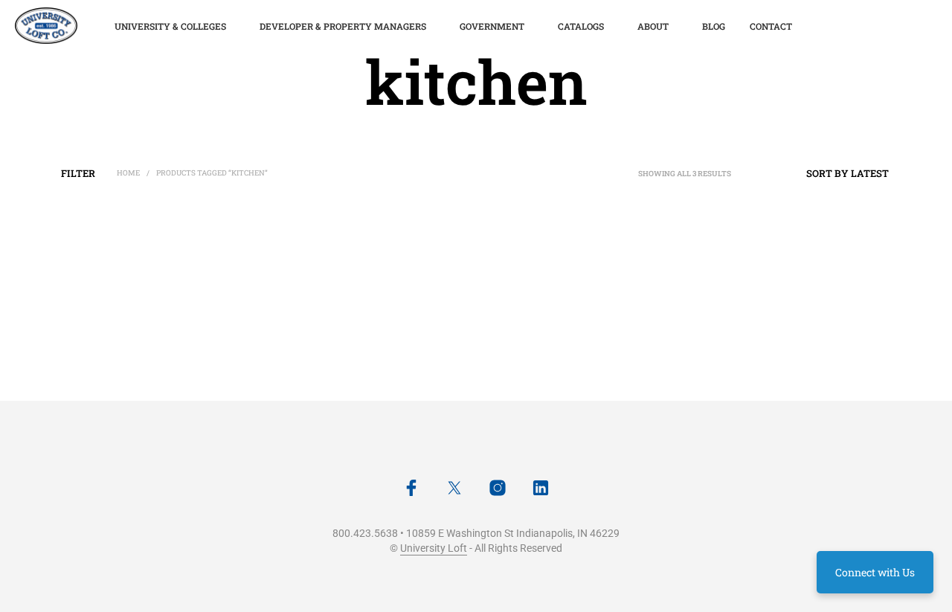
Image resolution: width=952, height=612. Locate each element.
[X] (454, 488)
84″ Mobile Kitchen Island (107, 355)
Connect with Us (875, 572)
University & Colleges (170, 26)
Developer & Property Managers (343, 26)
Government (492, 26)
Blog (713, 26)
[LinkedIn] (541, 488)
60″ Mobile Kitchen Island (327, 355)
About (653, 26)
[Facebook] (411, 488)
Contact (771, 26)
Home (128, 173)
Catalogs (581, 26)
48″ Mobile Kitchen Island (547, 355)
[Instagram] (497, 488)
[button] (79, 173)
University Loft (433, 548)
